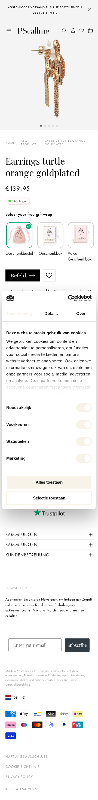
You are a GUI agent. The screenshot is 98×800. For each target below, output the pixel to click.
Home (10, 142)
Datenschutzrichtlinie (17, 684)
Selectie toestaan (49, 498)
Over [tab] (80, 313)
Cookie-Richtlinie (22, 766)
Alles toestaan (49, 482)
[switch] (84, 424)
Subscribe (77, 645)
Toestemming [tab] (19, 313)
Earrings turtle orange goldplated (65, 142)
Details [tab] (51, 313)
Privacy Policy (19, 776)
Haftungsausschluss (26, 756)
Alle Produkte (28, 142)
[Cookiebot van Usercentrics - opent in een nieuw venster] (69, 298)
